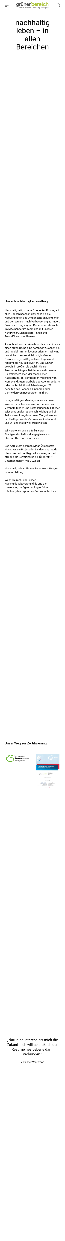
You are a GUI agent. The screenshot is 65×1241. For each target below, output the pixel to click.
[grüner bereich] (32, 5)
